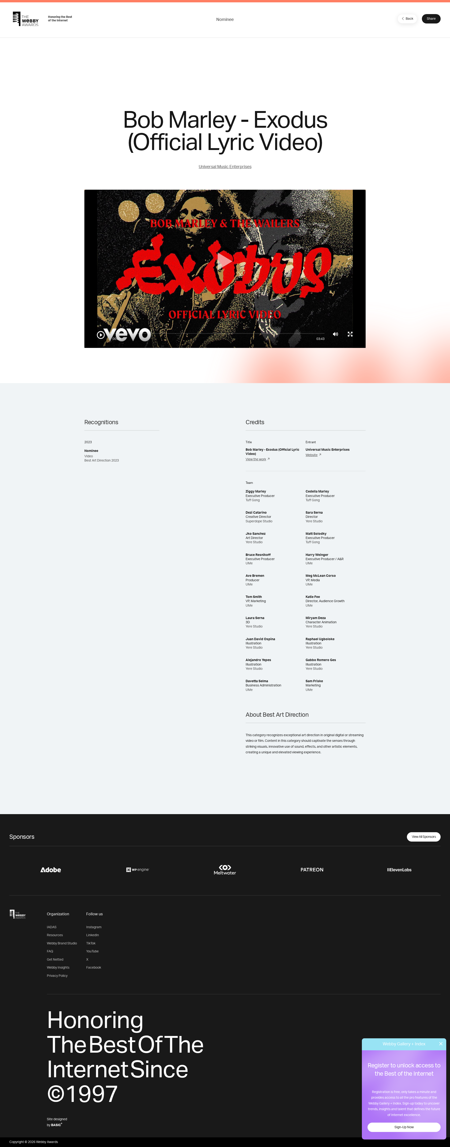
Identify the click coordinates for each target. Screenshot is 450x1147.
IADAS (51, 927)
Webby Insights (58, 967)
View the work (256, 459)
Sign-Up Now (404, 1127)
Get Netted (55, 959)
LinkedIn (92, 935)
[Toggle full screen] (350, 334)
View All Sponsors (424, 837)
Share (431, 18)
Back (409, 18)
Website (312, 455)
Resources (55, 935)
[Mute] (335, 334)
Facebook (93, 967)
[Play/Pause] (100, 335)
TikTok (90, 943)
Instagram (93, 927)
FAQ (50, 951)
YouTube (92, 951)
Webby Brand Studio (62, 943)
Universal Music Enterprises (225, 167)
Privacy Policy (57, 976)
